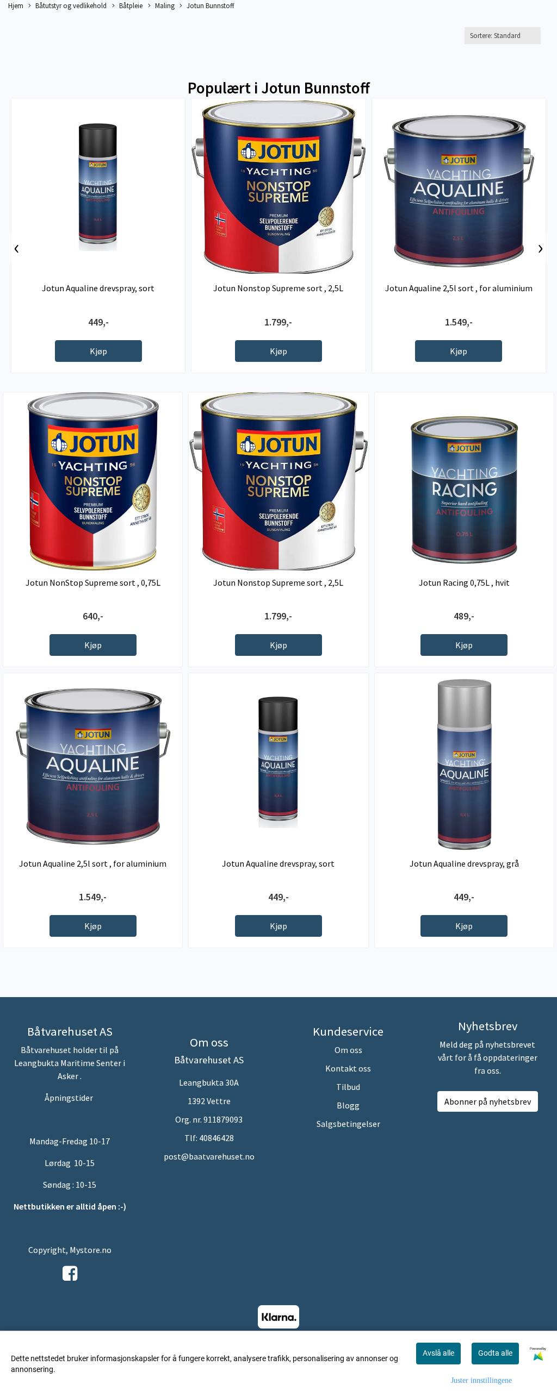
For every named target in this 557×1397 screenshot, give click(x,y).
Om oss (348, 1049)
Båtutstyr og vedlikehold (71, 5)
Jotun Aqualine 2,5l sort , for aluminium (459, 288)
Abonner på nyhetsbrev (487, 1101)
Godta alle (495, 1353)
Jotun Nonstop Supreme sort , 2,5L (278, 288)
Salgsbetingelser (348, 1123)
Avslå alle (438, 1353)
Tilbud (348, 1086)
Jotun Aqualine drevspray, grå (464, 863)
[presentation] (16, 248)
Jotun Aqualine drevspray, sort (98, 288)
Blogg (348, 1105)
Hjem (15, 5)
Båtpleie (131, 5)
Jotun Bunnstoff (210, 5)
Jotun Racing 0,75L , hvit (464, 582)
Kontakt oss (348, 1068)
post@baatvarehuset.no (209, 1156)
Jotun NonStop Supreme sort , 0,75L (93, 582)
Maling (165, 5)
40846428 (216, 1137)
